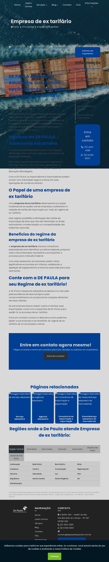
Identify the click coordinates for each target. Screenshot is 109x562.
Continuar (55, 556)
